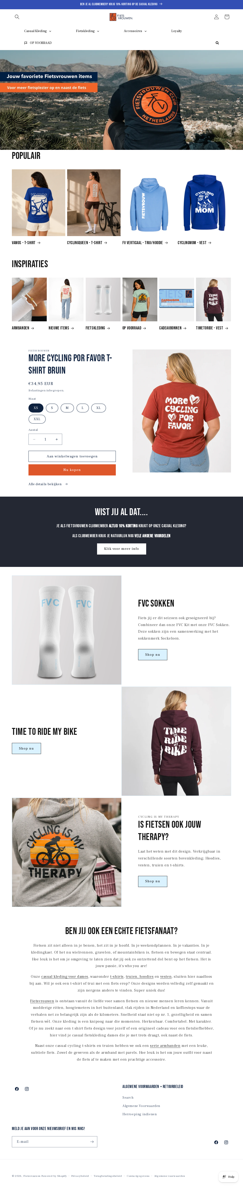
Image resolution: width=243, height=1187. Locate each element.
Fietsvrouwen (42, 1001)
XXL (37, 419)
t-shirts (117, 976)
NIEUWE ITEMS (59, 328)
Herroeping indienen (139, 1114)
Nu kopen (72, 470)
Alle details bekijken (45, 484)
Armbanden (20, 328)
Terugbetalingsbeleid (108, 1176)
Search (128, 1098)
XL (98, 408)
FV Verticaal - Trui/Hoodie (142, 242)
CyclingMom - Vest (192, 242)
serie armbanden (165, 1045)
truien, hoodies (140, 976)
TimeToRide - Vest (209, 328)
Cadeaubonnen (170, 328)
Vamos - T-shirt (24, 242)
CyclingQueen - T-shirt (84, 242)
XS (36, 408)
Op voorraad (131, 328)
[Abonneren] (92, 1141)
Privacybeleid (80, 1176)
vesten (166, 976)
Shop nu (152, 654)
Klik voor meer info (121, 548)
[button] (17, 17)
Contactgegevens (138, 1176)
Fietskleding (95, 328)
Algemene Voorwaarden (141, 1106)
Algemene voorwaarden (169, 1176)
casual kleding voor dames (64, 976)
